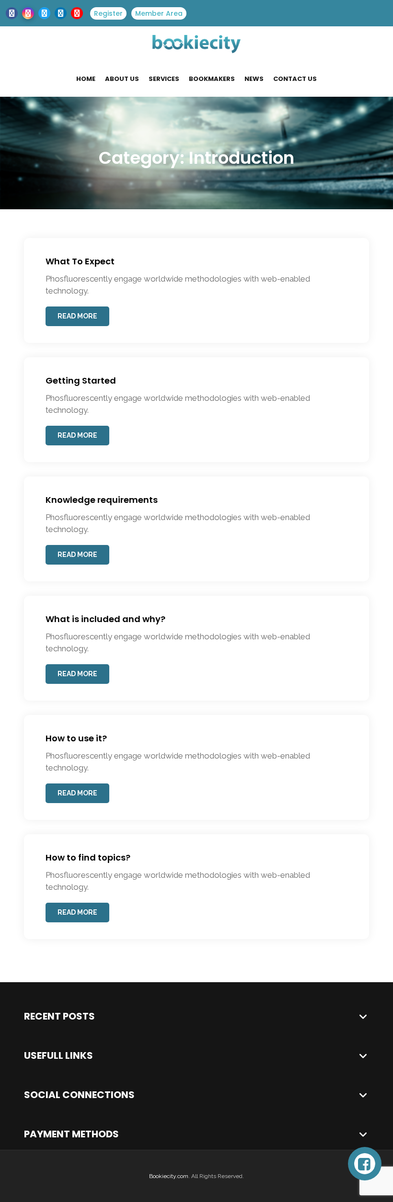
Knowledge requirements (102, 500)
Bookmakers (212, 78)
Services (164, 78)
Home (85, 78)
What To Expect (80, 261)
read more (77, 316)
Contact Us (295, 78)
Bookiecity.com (168, 1176)
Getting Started (81, 380)
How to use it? (76, 738)
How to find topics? (88, 857)
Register (108, 13)
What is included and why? (105, 619)
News (254, 78)
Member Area (159, 13)
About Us (122, 78)
